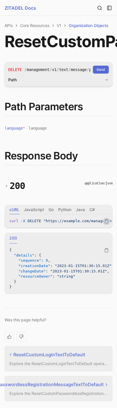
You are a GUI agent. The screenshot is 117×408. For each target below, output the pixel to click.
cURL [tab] (14, 209)
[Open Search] (100, 8)
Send (101, 69)
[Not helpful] (21, 337)
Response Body (41, 155)
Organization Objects (88, 25)
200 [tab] (13, 238)
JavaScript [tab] (34, 209)
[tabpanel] (58, 221)
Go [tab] (51, 209)
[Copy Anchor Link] (87, 106)
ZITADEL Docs (20, 8)
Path (12, 79)
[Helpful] (9, 337)
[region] (58, 221)
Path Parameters (44, 106)
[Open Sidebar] (109, 8)
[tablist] (58, 209)
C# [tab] (92, 209)
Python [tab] (64, 209)
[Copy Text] (106, 221)
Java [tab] (80, 209)
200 (17, 185)
